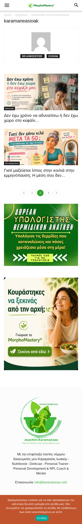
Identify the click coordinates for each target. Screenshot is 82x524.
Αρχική (7, 15)
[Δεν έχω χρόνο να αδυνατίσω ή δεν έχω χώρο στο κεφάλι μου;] (41, 92)
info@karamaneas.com (50, 482)
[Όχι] (77, 509)
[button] (6, 5)
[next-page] (56, 193)
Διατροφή (9, 108)
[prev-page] (23, 193)
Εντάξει (42, 518)
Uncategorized (12, 163)
